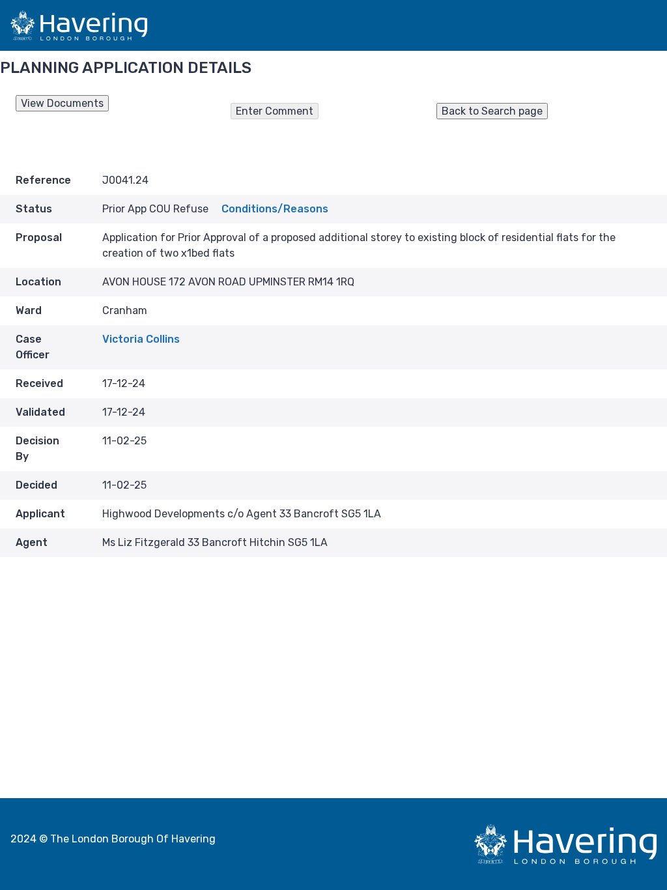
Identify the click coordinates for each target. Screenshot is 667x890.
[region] (333, 118)
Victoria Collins (141, 339)
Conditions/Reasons (274, 209)
